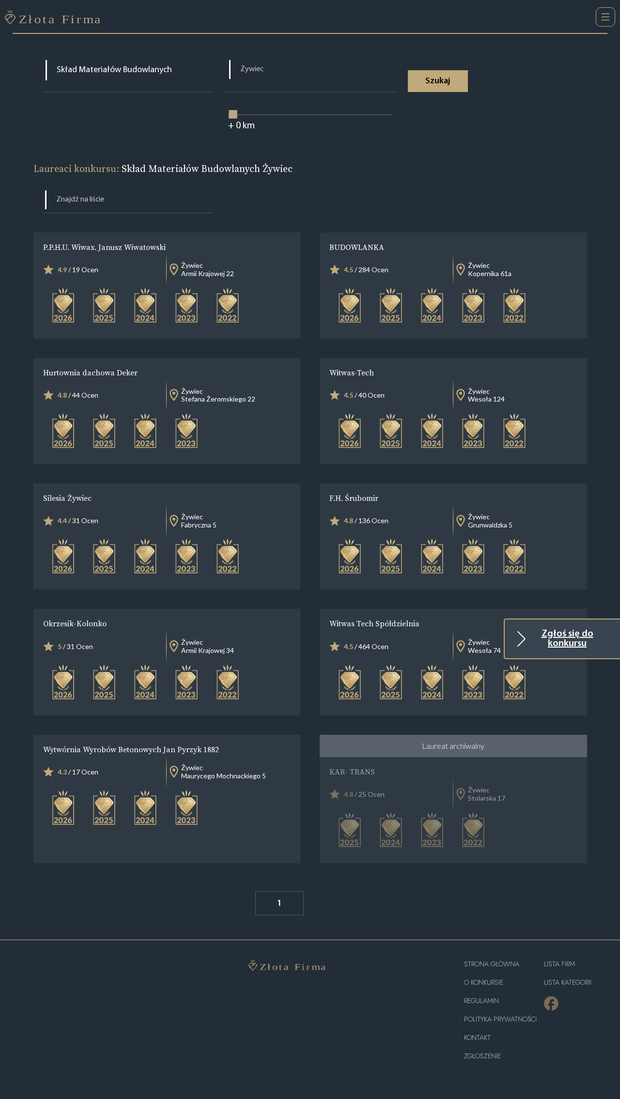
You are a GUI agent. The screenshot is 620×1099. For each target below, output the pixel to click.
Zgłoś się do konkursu (567, 639)
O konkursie (483, 982)
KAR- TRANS (352, 771)
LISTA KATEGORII (567, 982)
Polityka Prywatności (500, 1019)
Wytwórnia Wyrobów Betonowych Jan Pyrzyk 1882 (131, 749)
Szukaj (437, 81)
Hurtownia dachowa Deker (90, 372)
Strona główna (491, 964)
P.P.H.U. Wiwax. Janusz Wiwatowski (104, 247)
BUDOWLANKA (356, 247)
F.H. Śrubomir (353, 498)
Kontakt (477, 1037)
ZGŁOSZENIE (482, 1056)
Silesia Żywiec (67, 498)
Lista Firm (559, 964)
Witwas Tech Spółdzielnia (374, 623)
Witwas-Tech (351, 372)
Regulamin (481, 1001)
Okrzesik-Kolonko (75, 623)
